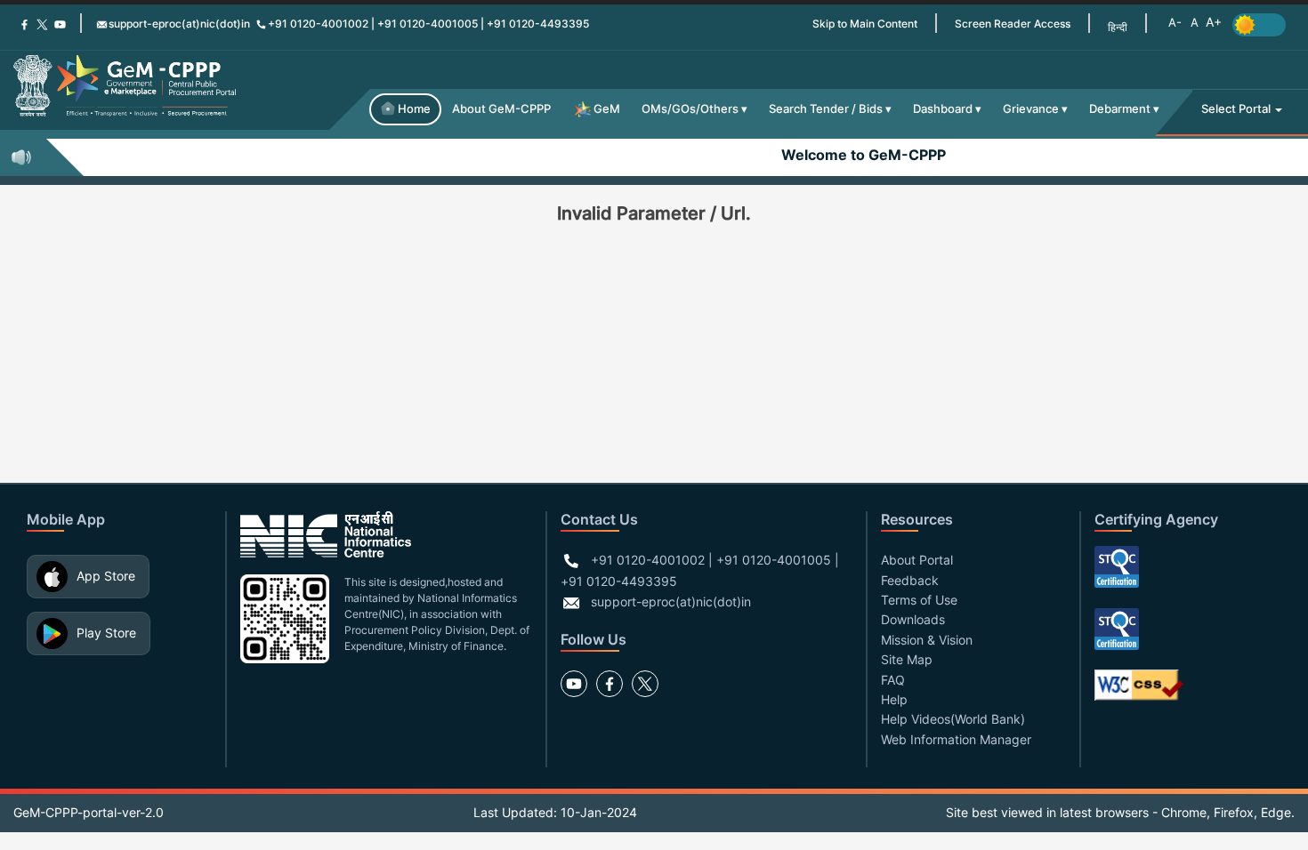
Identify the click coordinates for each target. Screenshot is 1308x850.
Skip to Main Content (864, 23)
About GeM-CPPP (501, 109)
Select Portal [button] (1237, 109)
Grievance (1031, 109)
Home (414, 109)
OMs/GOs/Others (690, 109)
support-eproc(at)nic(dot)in (179, 23)
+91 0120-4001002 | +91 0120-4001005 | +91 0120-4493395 (428, 23)
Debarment (1120, 109)
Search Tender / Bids (826, 109)
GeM (606, 109)
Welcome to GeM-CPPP (855, 155)
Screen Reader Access (1012, 23)
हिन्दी (1117, 27)
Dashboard (943, 109)
